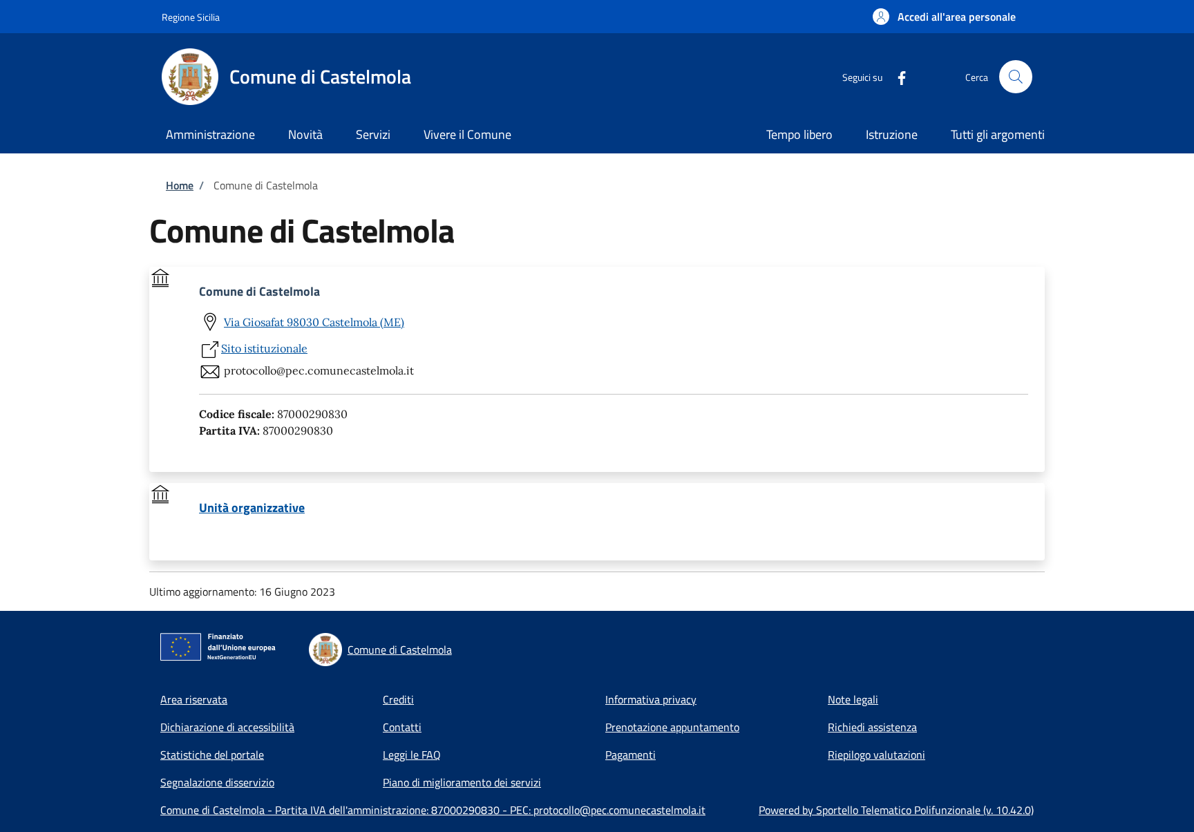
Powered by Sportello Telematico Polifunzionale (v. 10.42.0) (896, 810)
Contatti (402, 727)
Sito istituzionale (264, 348)
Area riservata (193, 699)
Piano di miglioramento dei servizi (462, 782)
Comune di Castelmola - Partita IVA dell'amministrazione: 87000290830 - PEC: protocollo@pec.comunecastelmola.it (432, 810)
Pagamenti (630, 754)
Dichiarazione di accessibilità (227, 727)
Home (179, 185)
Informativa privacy (650, 699)
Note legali (853, 699)
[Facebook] (896, 76)
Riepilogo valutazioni (876, 754)
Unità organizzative (252, 508)
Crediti (398, 699)
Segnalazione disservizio (217, 782)
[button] (944, 16)
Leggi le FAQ (412, 754)
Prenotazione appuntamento (672, 727)
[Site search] (1015, 76)
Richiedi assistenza (872, 727)
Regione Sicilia (191, 17)
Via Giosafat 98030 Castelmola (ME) (314, 322)
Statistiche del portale (212, 754)
